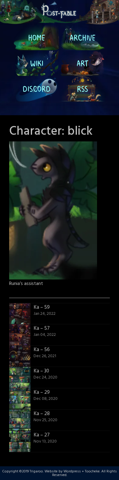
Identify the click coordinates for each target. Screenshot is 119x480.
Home (36, 37)
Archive (83, 37)
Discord (37, 89)
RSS (82, 89)
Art (82, 63)
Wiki (36, 63)
